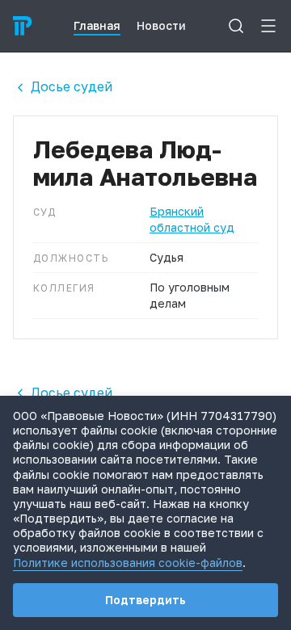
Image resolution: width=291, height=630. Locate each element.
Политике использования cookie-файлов (127, 562)
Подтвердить (145, 600)
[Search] (236, 26)
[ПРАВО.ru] (22, 26)
